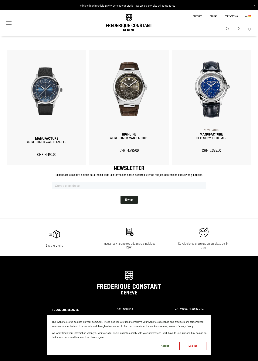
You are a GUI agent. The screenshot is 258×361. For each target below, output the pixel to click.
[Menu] (8, 23)
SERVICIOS (197, 16)
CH (246, 16)
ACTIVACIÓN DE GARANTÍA (189, 309)
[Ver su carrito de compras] (249, 29)
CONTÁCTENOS (231, 16)
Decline (192, 345)
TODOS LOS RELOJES (65, 310)
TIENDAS (213, 16)
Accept (165, 345)
